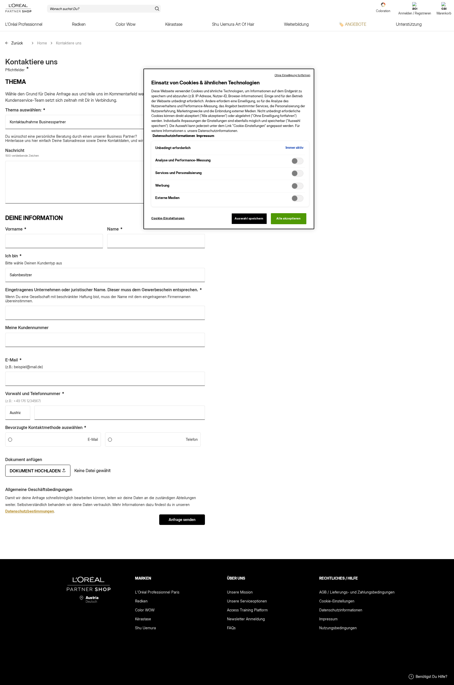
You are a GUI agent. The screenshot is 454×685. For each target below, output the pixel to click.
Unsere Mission (240, 592)
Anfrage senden (182, 519)
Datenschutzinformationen (340, 610)
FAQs (231, 628)
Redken (141, 601)
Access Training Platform (247, 610)
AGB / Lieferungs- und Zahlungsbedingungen (357, 592)
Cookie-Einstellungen (336, 601)
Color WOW (144, 610)
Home (42, 43)
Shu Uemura (145, 628)
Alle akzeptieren (288, 218)
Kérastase (143, 619)
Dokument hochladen (36, 470)
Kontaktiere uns (68, 43)
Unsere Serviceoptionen (247, 601)
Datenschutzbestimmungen (29, 511)
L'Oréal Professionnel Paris (157, 592)
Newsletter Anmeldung (246, 619)
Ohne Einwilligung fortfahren (292, 75)
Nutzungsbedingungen (338, 628)
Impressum (328, 619)
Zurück (16, 43)
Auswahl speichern (249, 218)
